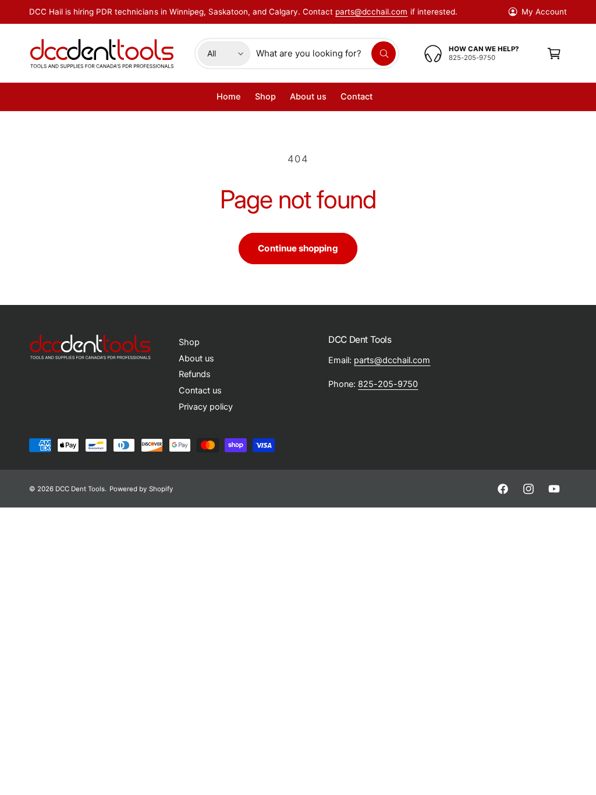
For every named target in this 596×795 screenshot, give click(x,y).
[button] (554, 53)
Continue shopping (298, 248)
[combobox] (325, 53)
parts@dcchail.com (371, 11)
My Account (544, 11)
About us (196, 358)
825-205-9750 (388, 384)
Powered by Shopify (140, 489)
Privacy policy (206, 407)
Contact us (200, 390)
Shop (189, 342)
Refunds (195, 374)
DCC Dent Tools (80, 489)
